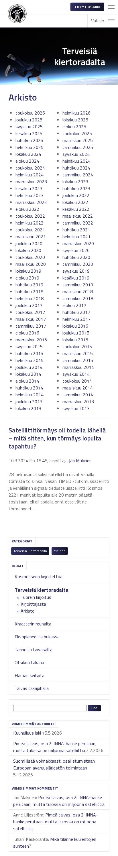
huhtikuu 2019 (29, 284)
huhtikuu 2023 (76, 188)
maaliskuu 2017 (30, 319)
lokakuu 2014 (28, 374)
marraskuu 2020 (78, 243)
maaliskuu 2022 (77, 215)
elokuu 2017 (74, 305)
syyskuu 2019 (76, 270)
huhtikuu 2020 (76, 257)
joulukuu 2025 (28, 119)
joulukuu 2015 (75, 332)
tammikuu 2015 (77, 360)
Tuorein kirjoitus (36, 597)
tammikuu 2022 (77, 222)
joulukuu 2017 (28, 305)
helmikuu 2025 (29, 147)
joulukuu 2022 (75, 195)
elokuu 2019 (27, 277)
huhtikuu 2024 (76, 167)
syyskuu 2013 (76, 408)
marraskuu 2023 (31, 181)
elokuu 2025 (74, 126)
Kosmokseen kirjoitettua (38, 576)
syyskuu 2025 (29, 126)
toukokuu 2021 (30, 229)
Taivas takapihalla (32, 688)
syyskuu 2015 (29, 346)
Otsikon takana (29, 662)
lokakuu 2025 (75, 119)
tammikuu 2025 (77, 147)
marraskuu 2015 (31, 339)
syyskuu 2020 (76, 250)
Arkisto (28, 610)
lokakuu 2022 (75, 202)
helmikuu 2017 (76, 319)
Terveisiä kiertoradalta (30, 551)
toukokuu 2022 (30, 215)
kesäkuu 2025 (28, 133)
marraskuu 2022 (31, 202)
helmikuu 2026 (76, 112)
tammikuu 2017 (30, 325)
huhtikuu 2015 (29, 353)
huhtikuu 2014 (29, 387)
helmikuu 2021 (76, 236)
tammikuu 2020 (77, 264)
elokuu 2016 (27, 332)
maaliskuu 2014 (77, 387)
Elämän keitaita (29, 675)
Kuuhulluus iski (27, 732)
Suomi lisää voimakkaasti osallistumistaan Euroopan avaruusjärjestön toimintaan (54, 764)
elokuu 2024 (27, 161)
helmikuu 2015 (29, 360)
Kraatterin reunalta (33, 623)
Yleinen (60, 551)
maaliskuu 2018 (77, 291)
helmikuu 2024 (29, 174)
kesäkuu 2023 (28, 188)
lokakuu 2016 (75, 325)
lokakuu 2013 (28, 408)
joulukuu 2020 (28, 243)
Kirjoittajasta (33, 604)
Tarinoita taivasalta (33, 649)
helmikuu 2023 (29, 195)
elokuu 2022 (27, 209)
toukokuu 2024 (30, 167)
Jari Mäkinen (80, 460)
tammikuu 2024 (77, 174)
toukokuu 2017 (30, 312)
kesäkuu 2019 (75, 277)
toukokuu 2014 (77, 380)
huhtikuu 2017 (76, 312)
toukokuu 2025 (77, 133)
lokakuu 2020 (28, 250)
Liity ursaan (87, 7)
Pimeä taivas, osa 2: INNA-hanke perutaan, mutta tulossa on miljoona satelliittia (55, 747)
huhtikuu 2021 (76, 229)
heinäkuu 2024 (76, 161)
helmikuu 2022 (29, 222)
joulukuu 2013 (28, 401)
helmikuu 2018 (29, 298)
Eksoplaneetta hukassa (37, 636)
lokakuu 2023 (75, 181)
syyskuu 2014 (76, 374)
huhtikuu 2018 (29, 291)
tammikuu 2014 (77, 394)
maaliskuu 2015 (77, 353)
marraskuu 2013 (78, 401)
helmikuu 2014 (29, 394)
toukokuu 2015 (77, 346)
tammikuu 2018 (77, 298)
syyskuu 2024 (76, 154)
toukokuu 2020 (30, 257)
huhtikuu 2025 (29, 140)
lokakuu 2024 (28, 154)
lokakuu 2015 (75, 339)
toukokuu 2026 (30, 112)
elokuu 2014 (27, 380)
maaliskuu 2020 (30, 264)
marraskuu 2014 (78, 367)
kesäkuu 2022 (75, 209)
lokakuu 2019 (28, 270)
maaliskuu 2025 (77, 140)
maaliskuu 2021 (30, 236)
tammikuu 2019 (77, 284)
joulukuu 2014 (28, 367)
